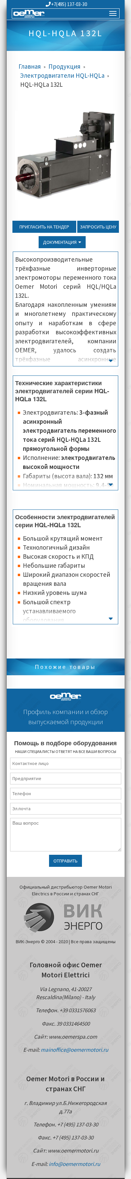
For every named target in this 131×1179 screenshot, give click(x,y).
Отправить (65, 861)
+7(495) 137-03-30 (69, 4)
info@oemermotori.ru (74, 1164)
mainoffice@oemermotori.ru (74, 1049)
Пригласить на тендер (44, 227)
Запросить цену (98, 227)
